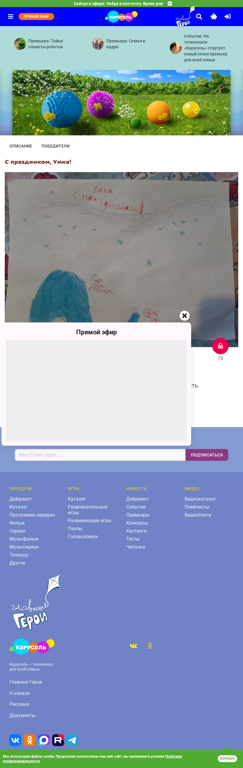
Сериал (17, 531)
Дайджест (20, 499)
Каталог (18, 507)
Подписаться (207, 455)
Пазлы (75, 528)
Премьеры (137, 515)
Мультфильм (23, 539)
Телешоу (18, 555)
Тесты (133, 539)
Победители (55, 146)
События (136, 507)
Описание (20, 146)
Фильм (17, 523)
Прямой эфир (96, 332)
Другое (17, 563)
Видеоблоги (198, 515)
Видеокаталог (200, 499)
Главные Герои (25, 682)
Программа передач (32, 515)
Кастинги (136, 531)
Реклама (19, 704)
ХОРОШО (227, 759)
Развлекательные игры (87, 509)
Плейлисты (197, 507)
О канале (19, 693)
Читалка (135, 547)
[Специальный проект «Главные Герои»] (172, 16)
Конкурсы (137, 523)
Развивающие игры (89, 520)
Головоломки (83, 536)
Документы (22, 715)
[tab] (133, 646)
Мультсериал (24, 547)
